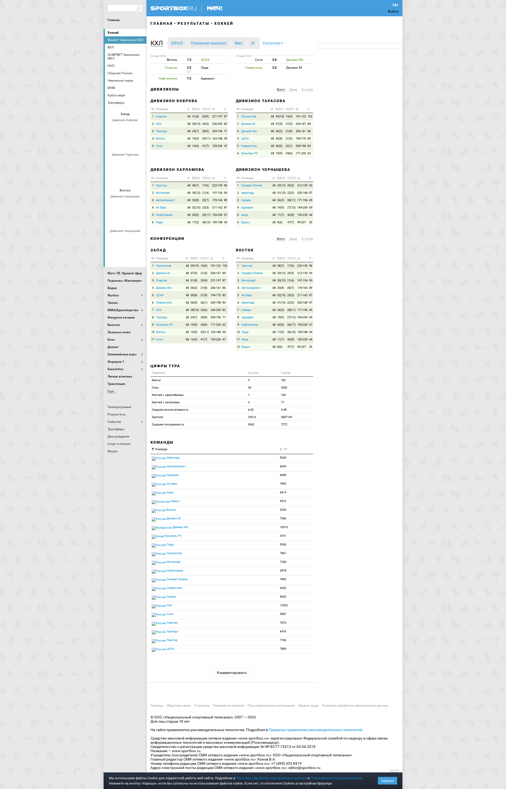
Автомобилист (113, 205)
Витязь (160, 138)
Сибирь (138, 254)
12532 (284, 605)
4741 (283, 536)
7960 (283, 518)
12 (238, 347)
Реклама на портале (228, 705)
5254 (283, 510)
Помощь (156, 705)
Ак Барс (125, 205)
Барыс (113, 254)
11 (152, 339)
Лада (113, 129)
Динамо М (248, 124)
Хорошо (387, 781)
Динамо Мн (249, 131)
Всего (281, 89)
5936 (283, 544)
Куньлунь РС (249, 153)
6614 (283, 492)
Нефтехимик (119, 219)
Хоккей (113, 32)
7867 (283, 553)
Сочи (138, 129)
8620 (283, 596)
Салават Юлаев (125, 254)
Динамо (113, 163)
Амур (138, 239)
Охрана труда (308, 705)
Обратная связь (179, 705)
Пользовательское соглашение (271, 705)
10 (152, 332)
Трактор (132, 219)
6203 (283, 588)
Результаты (194, 23)
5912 (283, 501)
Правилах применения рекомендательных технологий (315, 730)
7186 (283, 640)
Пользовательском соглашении (336, 778)
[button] (158, 43)
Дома (293, 89)
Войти (393, 11)
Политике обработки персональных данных (271, 778)
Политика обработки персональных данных (355, 705)
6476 (283, 631)
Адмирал (125, 239)
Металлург (138, 205)
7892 (283, 483)
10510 (284, 527)
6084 (283, 475)
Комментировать (232, 673)
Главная (114, 20)
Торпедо (132, 143)
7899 (283, 649)
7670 (283, 622)
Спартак (119, 143)
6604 (283, 466)
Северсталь (125, 177)
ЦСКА (138, 177)
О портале (202, 705)
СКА (125, 129)
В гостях (307, 89)
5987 (283, 614)
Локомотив (113, 177)
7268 (283, 562)
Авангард (113, 239)
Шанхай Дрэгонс (138, 163)
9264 (283, 457)
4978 (283, 570)
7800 (283, 579)
